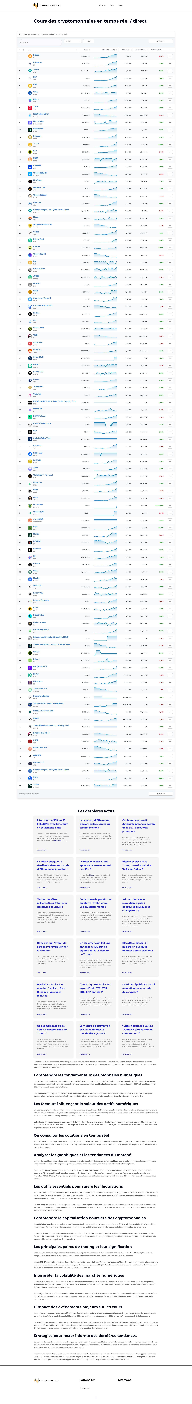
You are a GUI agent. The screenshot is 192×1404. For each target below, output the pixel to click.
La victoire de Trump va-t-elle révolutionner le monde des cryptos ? (95, 1029)
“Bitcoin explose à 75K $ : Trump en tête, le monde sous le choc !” (137, 1029)
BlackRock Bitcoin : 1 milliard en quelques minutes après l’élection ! (137, 947)
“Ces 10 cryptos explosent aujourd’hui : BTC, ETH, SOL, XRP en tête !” (95, 988)
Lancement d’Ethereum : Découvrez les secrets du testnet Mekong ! (95, 824)
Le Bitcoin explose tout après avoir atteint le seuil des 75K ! (95, 865)
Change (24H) (156, 50)
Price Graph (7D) (108, 50)
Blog (120, 5)
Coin (29, 50)
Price (86, 50)
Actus (101, 5)
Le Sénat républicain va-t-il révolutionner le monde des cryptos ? (138, 988)
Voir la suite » (42, 850)
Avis (112, 5)
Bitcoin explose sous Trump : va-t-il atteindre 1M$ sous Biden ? (136, 865)
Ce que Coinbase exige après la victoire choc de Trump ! (52, 1029)
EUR (68, 41)
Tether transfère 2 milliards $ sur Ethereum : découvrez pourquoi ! (52, 903)
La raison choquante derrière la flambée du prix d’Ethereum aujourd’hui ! (53, 865)
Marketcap (125, 50)
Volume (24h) (140, 50)
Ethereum (57, 841)
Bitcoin (91, 875)
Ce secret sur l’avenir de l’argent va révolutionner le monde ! (52, 947)
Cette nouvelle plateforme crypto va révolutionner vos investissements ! (95, 903)
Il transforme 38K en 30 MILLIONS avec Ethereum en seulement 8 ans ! (52, 824)
